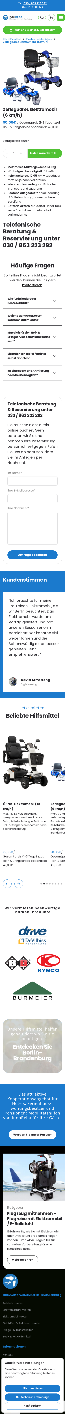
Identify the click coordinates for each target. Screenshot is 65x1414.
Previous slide (7, 883)
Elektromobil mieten (39, 39)
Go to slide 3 (47, 883)
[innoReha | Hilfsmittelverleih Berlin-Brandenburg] (17, 17)
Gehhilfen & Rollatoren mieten (22, 1323)
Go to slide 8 (61, 883)
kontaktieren (32, 285)
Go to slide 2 (44, 883)
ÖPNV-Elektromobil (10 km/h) (21, 806)
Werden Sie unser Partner (32, 1134)
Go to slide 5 (52, 883)
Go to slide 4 (49, 883)
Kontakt (8, 1355)
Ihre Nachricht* (18, 508)
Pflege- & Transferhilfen (18, 1330)
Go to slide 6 (55, 883)
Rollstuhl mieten (13, 1303)
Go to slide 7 (58, 883)
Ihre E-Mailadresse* (21, 490)
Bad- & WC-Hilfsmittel (17, 1336)
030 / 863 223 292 (35, 3)
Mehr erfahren (23, 1260)
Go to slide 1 (41, 883)
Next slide (18, 883)
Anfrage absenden (32, 555)
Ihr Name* (14, 473)
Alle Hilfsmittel (12, 39)
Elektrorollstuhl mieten (17, 1310)
